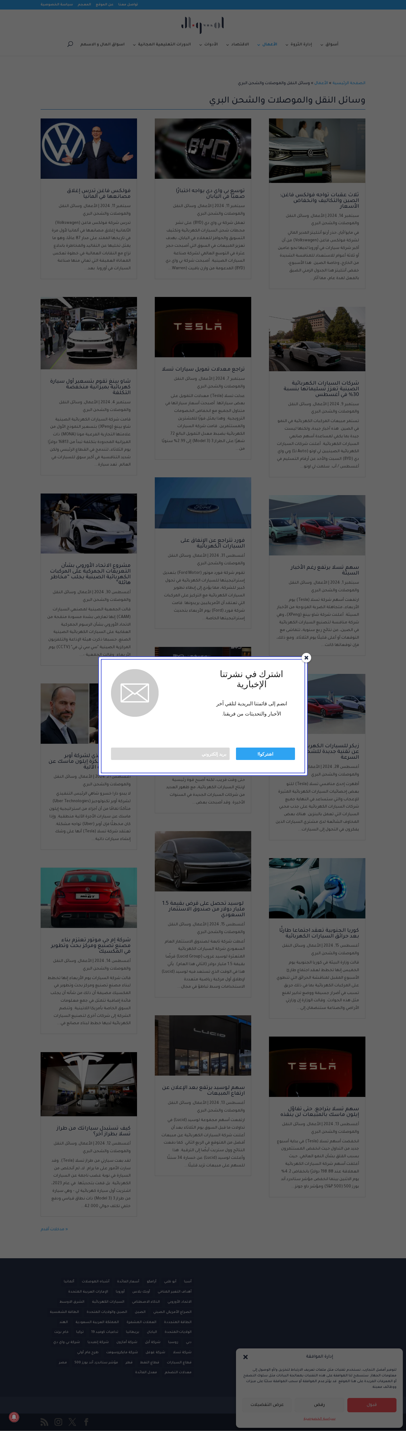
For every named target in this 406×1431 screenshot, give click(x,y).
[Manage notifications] (14, 1417)
